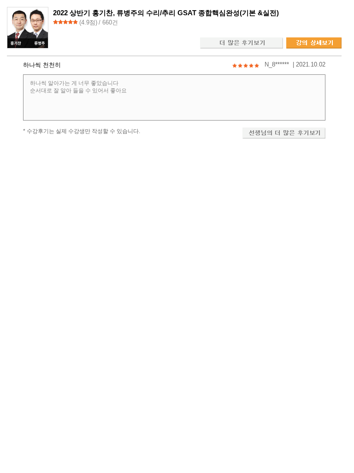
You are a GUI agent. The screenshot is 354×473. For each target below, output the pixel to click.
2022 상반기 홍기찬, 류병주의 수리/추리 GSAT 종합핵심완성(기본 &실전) (166, 13)
